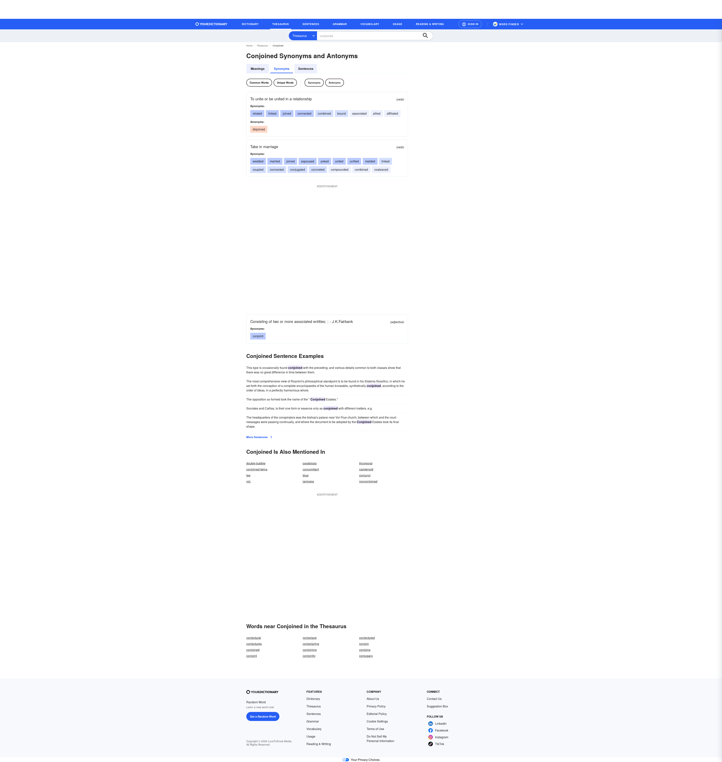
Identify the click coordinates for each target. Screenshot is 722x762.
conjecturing (311, 644)
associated (359, 113)
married (275, 161)
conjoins (364, 650)
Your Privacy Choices (365, 759)
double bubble (255, 463)
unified (354, 161)
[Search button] (427, 36)
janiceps (308, 481)
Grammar (312, 721)
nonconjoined (368, 481)
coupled (258, 169)
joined (287, 113)
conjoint (258, 336)
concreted (318, 169)
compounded (339, 169)
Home (249, 45)
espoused (307, 161)
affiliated (392, 113)
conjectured (367, 638)
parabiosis (310, 463)
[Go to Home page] (212, 24)
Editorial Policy (377, 714)
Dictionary (313, 699)
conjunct (364, 475)
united (339, 161)
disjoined (259, 129)
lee (248, 475)
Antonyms (335, 82)
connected (304, 113)
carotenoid (366, 469)
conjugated (297, 169)
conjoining (310, 650)
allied (376, 113)
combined (324, 113)
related (257, 113)
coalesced (381, 169)
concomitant (311, 469)
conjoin (364, 644)
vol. (248, 481)
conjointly (309, 656)
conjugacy (366, 656)
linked (272, 113)
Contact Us (434, 699)
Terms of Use (375, 729)
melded (370, 161)
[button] (470, 24)
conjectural (253, 638)
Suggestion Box (437, 706)
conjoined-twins (256, 469)
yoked (325, 161)
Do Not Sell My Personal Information (380, 738)
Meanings (258, 68)
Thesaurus (300, 35)
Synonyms (281, 68)
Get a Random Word (263, 716)
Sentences (305, 68)
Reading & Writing (318, 744)
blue (306, 475)
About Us (373, 699)
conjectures (254, 644)
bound (341, 113)
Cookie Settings (377, 721)
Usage (310, 736)
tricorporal (365, 463)
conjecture (310, 638)
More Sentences (257, 437)
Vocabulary (314, 729)
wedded (258, 161)
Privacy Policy (376, 706)
